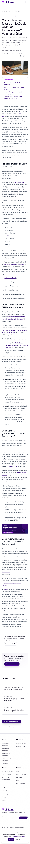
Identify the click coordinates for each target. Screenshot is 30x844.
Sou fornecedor (20, 783)
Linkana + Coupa (21, 743)
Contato (4, 800)
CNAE (6, 236)
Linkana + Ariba (20, 746)
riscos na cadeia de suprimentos (14, 264)
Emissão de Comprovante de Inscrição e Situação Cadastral (16, 345)
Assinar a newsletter (12, 664)
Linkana (4, 585)
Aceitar (11, 839)
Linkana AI (5, 763)
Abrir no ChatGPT (11, 644)
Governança (5, 794)
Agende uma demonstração (11, 721)
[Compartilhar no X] (23, 56)
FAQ (17, 780)
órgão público (19, 182)
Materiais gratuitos (21, 774)
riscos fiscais (6, 572)
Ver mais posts (8, 726)
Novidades (19, 777)
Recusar (18, 839)
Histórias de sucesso (7, 771)
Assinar (22, 818)
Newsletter (5, 797)
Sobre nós (4, 791)
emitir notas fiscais (10, 278)
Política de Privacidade (18, 836)
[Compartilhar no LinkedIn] (21, 56)
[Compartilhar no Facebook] (27, 56)
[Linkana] (8, 2)
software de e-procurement (12, 583)
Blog (5, 11)
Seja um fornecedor (7, 774)
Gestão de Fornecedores (13, 11)
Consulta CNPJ (12, 466)
